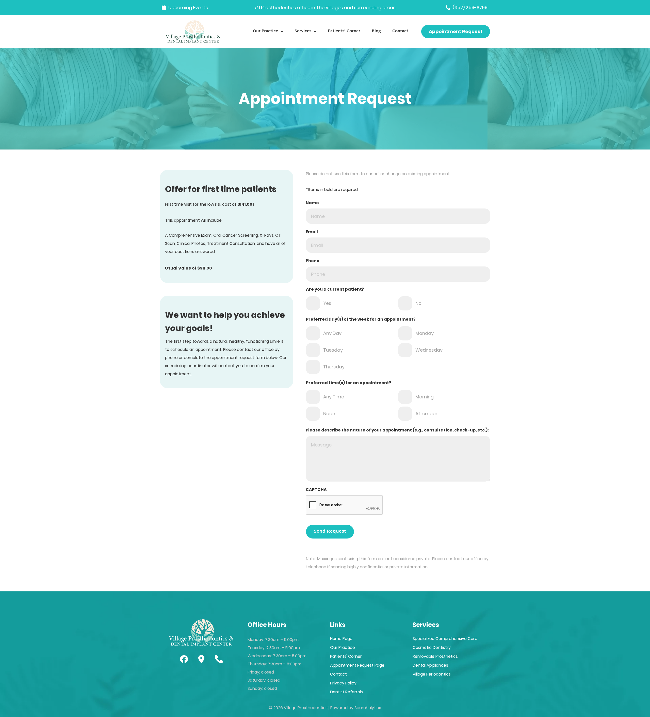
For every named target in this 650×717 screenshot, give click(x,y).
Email (312, 232)
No (418, 303)
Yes (327, 303)
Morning (424, 397)
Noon (329, 413)
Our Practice (265, 31)
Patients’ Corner (344, 31)
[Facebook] (184, 659)
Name (312, 203)
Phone (312, 261)
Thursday (334, 367)
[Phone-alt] (219, 659)
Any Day (332, 333)
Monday (424, 333)
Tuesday (333, 350)
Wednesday (429, 350)
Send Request (330, 531)
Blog (376, 31)
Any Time (333, 397)
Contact (400, 31)
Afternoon (426, 413)
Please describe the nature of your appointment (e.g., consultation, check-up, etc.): (397, 430)
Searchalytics (367, 708)
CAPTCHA (316, 489)
